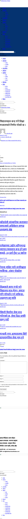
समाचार (4, 11)
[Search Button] (14, 102)
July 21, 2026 (2, 325)
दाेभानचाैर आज (8, 137)
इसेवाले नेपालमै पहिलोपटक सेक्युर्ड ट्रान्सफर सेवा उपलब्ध (12, 350)
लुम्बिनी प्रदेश (7, 43)
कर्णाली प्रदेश (7, 45)
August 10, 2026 (3, 258)
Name (1, 376)
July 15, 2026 (2, 343)
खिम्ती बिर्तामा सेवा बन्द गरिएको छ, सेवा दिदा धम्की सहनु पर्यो (13, 316)
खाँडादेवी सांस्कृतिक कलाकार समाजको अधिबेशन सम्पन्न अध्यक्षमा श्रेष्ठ (14, 226)
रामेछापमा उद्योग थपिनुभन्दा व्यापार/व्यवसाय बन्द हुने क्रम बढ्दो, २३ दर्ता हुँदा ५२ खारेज (13, 249)
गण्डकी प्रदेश (7, 41)
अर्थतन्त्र (4, 20)
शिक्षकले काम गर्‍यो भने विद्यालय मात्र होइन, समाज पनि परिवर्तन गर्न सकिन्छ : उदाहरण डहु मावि (12, 292)
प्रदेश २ (6, 38)
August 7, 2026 (3, 276)
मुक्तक (6, 30)
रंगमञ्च (6, 13)
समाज (6, 16)
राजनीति (6, 14)
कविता (6, 26)
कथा (6, 25)
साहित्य (4, 23)
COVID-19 (3, 137)
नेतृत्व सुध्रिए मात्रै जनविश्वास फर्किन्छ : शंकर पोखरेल (13, 269)
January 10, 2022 (3, 135)
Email (1, 379)
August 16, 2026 (3, 235)
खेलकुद (4, 32)
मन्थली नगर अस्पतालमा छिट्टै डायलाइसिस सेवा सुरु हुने (13, 336)
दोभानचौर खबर (9, 133)
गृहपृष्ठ (4, 8)
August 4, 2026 (3, 303)
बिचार (4, 49)
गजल (6, 28)
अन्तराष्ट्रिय (5, 18)
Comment (2, 361)
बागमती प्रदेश (7, 40)
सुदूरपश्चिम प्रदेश (8, 47)
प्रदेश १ (6, 36)
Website (2, 382)
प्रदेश (4, 34)
